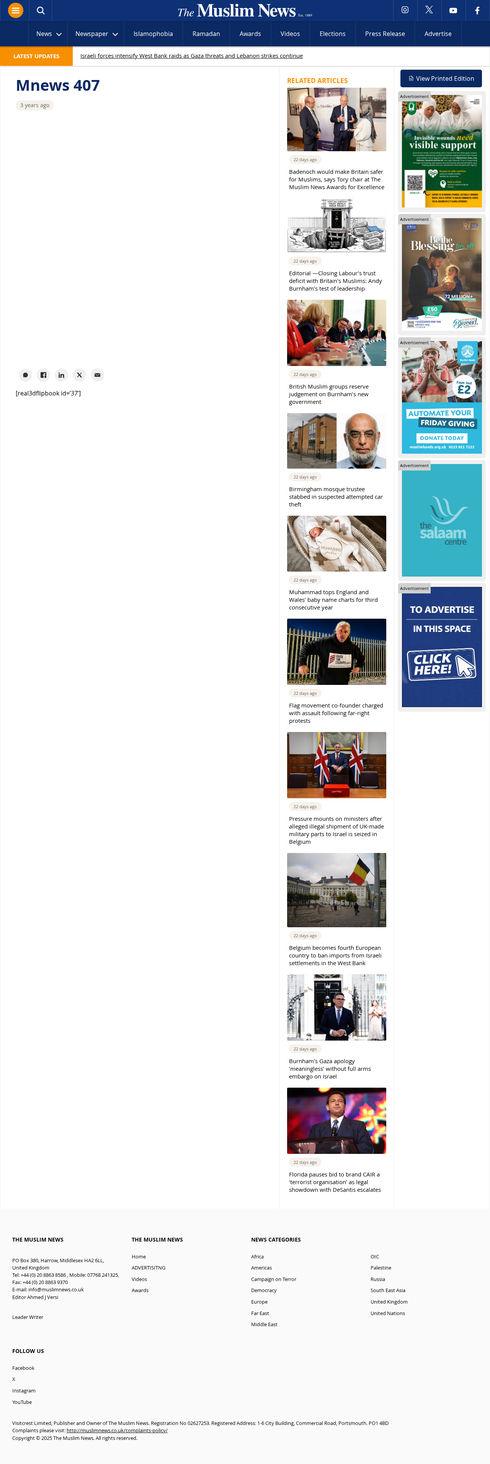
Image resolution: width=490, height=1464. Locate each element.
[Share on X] (79, 375)
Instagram (24, 1390)
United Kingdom (389, 1302)
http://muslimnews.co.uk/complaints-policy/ (117, 1430)
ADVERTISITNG (148, 1268)
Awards (250, 33)
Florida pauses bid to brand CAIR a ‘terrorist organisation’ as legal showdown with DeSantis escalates (335, 1181)
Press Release (385, 33)
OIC (375, 1256)
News (44, 33)
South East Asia (388, 1290)
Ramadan (206, 33)
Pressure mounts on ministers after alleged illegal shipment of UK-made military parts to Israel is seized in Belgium (336, 830)
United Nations (388, 1313)
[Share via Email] (97, 375)
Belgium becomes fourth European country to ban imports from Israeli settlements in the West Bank (335, 955)
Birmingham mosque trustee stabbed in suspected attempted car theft (336, 496)
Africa (257, 1256)
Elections (333, 33)
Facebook (23, 1368)
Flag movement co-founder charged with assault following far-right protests (336, 712)
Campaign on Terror (273, 1279)
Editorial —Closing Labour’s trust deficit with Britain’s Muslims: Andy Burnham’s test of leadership (335, 280)
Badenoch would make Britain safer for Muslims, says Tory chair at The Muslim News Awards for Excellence (336, 179)
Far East (260, 1313)
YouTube (22, 1402)
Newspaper (91, 33)
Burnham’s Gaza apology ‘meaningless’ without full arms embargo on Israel (330, 1068)
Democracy (264, 1290)
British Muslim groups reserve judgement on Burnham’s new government (329, 393)
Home (139, 1256)
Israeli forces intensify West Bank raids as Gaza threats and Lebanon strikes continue (191, 55)
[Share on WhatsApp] (25, 375)
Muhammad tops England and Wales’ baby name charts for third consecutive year (333, 599)
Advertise (438, 33)
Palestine (381, 1268)
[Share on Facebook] (43, 375)
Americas (261, 1268)
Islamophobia (153, 33)
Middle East (264, 1324)
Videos (290, 33)
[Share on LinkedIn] (61, 375)
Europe (259, 1302)
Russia (378, 1279)
